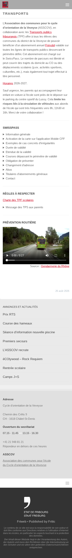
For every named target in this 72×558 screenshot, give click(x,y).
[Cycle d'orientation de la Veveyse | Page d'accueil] (6, 4)
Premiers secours (15, 341)
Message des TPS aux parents (24, 207)
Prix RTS (9, 314)
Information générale (18, 134)
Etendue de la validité (18, 152)
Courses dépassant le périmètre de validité (31, 156)
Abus (9, 169)
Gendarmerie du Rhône (55, 266)
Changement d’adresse (20, 165)
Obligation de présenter (20, 160)
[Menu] (67, 4)
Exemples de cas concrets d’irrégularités (30, 143)
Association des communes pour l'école (27, 460)
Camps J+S (11, 377)
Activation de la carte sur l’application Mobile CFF (35, 138)
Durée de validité (16, 147)
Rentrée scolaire (14, 368)
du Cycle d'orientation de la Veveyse (24, 465)
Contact (10, 178)
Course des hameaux (17, 323)
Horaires (8, 83)
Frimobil (50, 45)
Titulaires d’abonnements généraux (27, 174)
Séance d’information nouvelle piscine (29, 332)
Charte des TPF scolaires (18, 200)
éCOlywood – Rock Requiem (22, 359)
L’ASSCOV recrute (15, 350)
